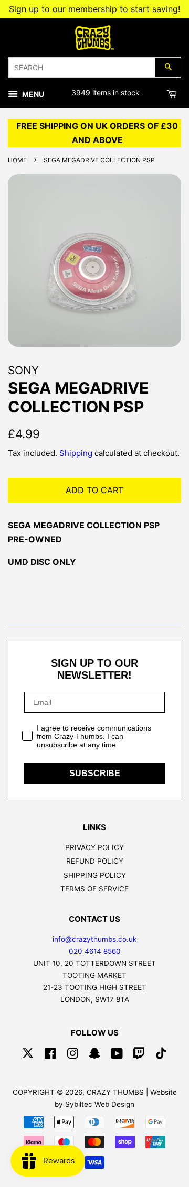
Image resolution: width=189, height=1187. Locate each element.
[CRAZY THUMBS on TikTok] (161, 1055)
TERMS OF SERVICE (94, 889)
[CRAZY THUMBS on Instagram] (72, 1055)
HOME (17, 160)
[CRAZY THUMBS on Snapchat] (94, 1055)
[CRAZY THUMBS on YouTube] (117, 1055)
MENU (32, 94)
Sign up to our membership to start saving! (94, 9)
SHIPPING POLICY (95, 875)
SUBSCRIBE (94, 773)
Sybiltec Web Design (99, 1104)
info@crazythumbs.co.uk (94, 939)
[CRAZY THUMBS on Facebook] (50, 1055)
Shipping (75, 453)
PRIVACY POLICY (94, 847)
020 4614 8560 (95, 951)
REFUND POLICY (94, 861)
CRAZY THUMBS (115, 1092)
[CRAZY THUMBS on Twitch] (139, 1055)
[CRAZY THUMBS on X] (28, 1055)
